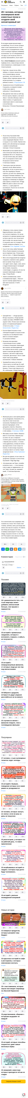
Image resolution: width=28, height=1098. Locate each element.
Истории (3, 9)
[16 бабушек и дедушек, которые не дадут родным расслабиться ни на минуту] (13, 681)
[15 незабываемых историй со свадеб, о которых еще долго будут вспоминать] (13, 856)
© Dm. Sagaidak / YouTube (17, 246)
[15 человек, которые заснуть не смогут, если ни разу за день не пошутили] (13, 800)
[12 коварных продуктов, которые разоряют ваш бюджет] (13, 919)
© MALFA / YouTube (5, 214)
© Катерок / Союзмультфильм (7, 400)
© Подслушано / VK (19, 82)
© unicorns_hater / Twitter (6, 504)
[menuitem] (4, 5)
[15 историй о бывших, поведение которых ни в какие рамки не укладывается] (13, 773)
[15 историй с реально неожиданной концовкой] (13, 884)
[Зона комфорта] (9, 2)
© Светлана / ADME (17, 431)
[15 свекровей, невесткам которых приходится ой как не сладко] (13, 1059)
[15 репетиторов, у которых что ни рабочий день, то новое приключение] (13, 828)
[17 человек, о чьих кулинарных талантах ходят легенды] (13, 747)
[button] (5, 544)
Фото (2, 993)
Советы (3, 937)
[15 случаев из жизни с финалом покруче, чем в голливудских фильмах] (13, 709)
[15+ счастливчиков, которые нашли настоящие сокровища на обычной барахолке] (13, 975)
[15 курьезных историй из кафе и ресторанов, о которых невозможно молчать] (13, 947)
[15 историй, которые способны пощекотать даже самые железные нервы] (13, 1031)
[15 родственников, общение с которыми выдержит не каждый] (13, 1003)
